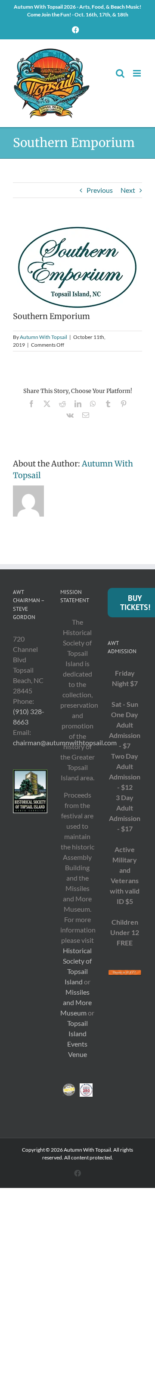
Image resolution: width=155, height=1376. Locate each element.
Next (128, 190)
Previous (100, 190)
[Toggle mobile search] (120, 73)
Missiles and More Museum (76, 1002)
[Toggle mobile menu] (137, 73)
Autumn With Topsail (43, 337)
